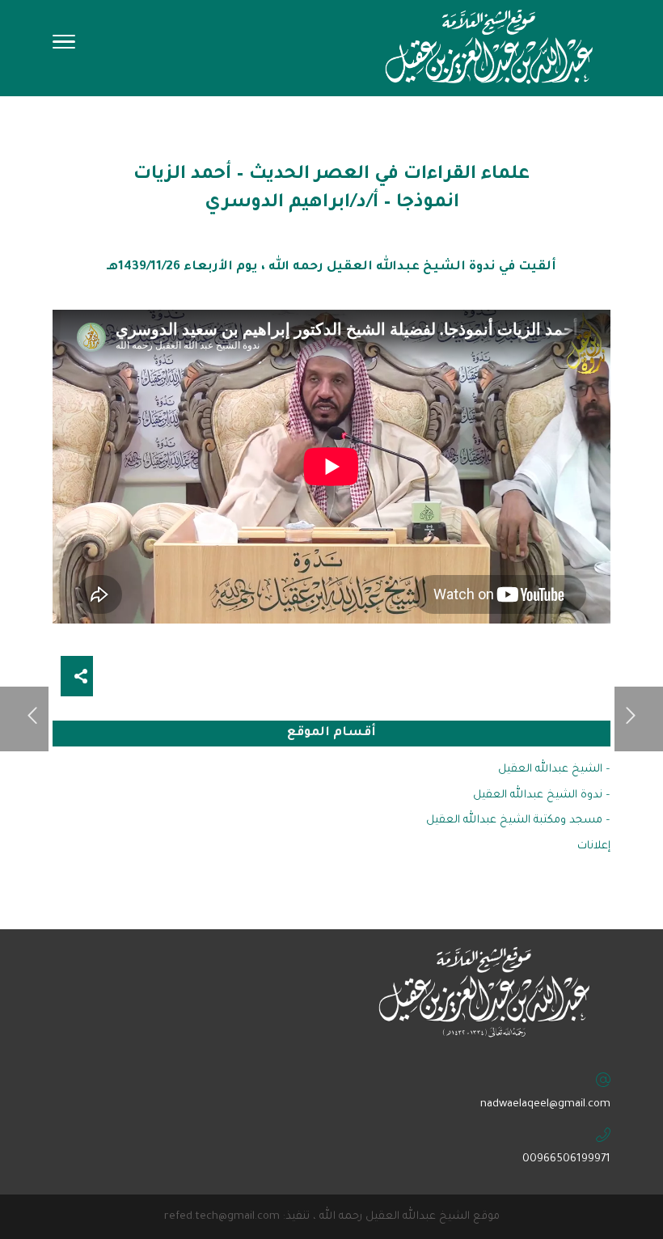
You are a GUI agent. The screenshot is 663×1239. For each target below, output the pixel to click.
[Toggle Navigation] (64, 47)
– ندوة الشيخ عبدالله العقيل (541, 795)
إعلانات (593, 846)
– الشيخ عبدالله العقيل (554, 769)
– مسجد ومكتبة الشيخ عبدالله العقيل (518, 820)
